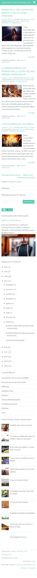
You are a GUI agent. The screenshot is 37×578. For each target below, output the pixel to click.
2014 (6, 356)
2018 (6, 276)
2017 (6, 281)
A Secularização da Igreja (18, 124)
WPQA (33, 561)
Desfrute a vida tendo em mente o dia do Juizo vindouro (17, 12)
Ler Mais (31, 57)
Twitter (7, 62)
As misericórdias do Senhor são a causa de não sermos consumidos (18, 71)
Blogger (24, 537)
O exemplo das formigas (19, 502)
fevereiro (9, 317)
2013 (6, 361)
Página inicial (28, 175)
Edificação (16, 21)
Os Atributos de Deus (9, 404)
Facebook (22, 60)
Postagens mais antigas (26, 177)
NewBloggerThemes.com (25, 564)
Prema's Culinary (28, 568)
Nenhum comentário (17, 131)
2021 (6, 267)
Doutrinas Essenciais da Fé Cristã (14, 382)
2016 (6, 347)
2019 (6, 271)
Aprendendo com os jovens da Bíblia (15, 378)
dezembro (9, 285)
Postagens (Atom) (14, 182)
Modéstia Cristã (7, 391)
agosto (8, 303)
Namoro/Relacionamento (11, 399)
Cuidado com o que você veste (21, 425)
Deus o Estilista (11, 220)
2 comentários (15, 23)
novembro (10, 289)
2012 (6, 366)
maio (8, 313)
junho (8, 308)
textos (11, 81)
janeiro (8, 322)
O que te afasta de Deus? (19, 480)
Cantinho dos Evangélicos (16, 2)
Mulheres (5, 395)
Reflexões (5, 23)
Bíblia (14, 79)
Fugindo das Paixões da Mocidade (22, 513)
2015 (6, 352)
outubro (9, 294)
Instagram (5, 188)
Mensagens (25, 21)
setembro (9, 299)
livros (4, 413)
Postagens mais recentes (11, 175)
